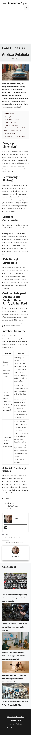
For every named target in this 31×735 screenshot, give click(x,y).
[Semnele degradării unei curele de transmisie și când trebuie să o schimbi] (15, 612)
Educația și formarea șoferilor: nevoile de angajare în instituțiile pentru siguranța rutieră (13, 656)
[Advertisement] (15, 28)
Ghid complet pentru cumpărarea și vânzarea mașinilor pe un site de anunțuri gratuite (14, 598)
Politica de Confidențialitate (15, 717)
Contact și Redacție (15, 724)
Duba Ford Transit (12, 506)
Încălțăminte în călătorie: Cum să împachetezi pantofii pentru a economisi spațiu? (14, 678)
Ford (6, 535)
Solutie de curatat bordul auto (14, 542)
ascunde (12, 113)
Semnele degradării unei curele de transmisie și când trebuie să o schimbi (14, 627)
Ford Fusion (10, 509)
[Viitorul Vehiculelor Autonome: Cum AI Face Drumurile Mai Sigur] (15, 691)
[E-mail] (5, 528)
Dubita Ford (10, 503)
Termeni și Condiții (15, 720)
